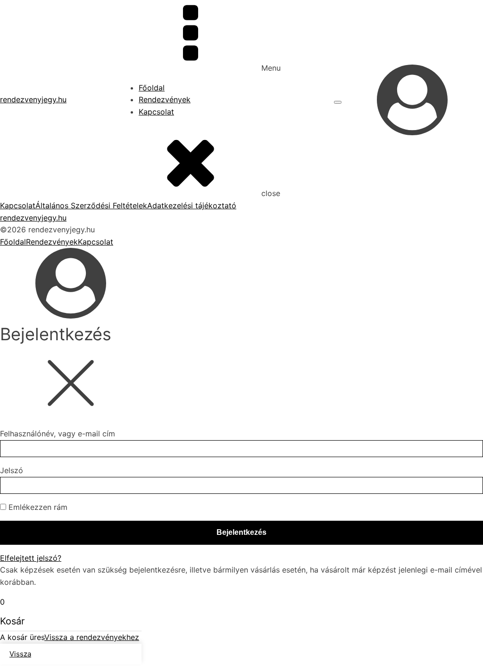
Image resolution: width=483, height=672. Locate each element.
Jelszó (11, 470)
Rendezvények (165, 99)
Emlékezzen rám (36, 507)
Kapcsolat (156, 111)
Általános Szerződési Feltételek (91, 205)
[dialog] (241, 291)
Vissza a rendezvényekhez (91, 637)
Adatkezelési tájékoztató (191, 205)
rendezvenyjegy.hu (33, 99)
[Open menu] (337, 102)
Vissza (20, 653)
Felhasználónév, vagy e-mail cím (57, 433)
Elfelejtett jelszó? (30, 558)
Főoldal (152, 87)
